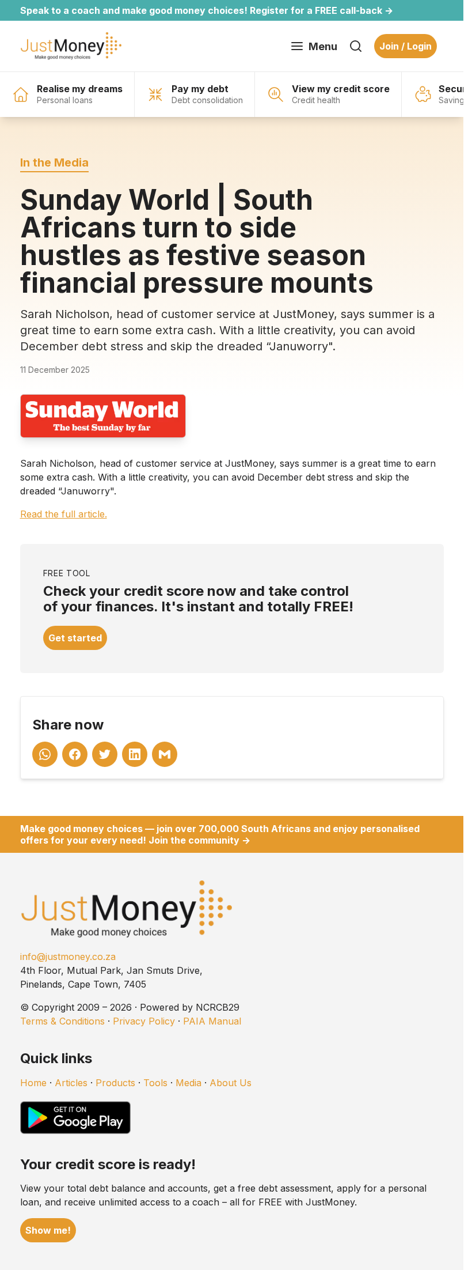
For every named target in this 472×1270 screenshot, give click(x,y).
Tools (155, 1082)
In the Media (54, 162)
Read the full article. (63, 514)
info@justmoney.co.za (68, 956)
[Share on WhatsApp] (45, 754)
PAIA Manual (212, 1021)
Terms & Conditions (62, 1021)
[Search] (356, 46)
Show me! (48, 1230)
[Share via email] (164, 754)
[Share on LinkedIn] (134, 754)
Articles (71, 1082)
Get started (75, 638)
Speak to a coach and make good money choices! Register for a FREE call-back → (206, 10)
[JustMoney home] (71, 46)
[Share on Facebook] (74, 754)
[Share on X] (104, 754)
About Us (231, 1082)
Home (33, 1082)
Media (188, 1082)
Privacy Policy (144, 1021)
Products (115, 1082)
